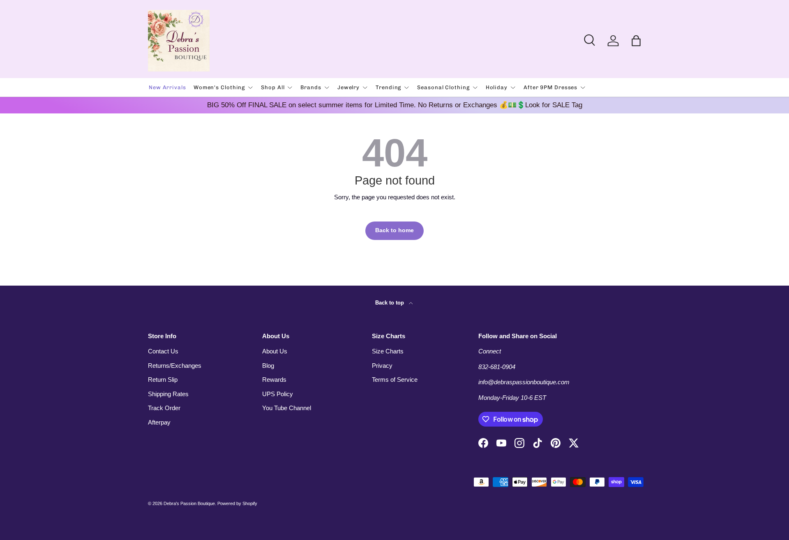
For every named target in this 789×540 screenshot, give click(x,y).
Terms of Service (395, 379)
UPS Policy (277, 393)
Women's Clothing (219, 87)
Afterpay (159, 422)
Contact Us (163, 351)
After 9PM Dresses (550, 87)
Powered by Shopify (237, 503)
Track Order (164, 407)
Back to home (394, 230)
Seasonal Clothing (443, 87)
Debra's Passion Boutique (189, 503)
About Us (274, 351)
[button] (636, 41)
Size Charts (388, 351)
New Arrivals (167, 87)
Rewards (274, 379)
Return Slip (163, 379)
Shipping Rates (168, 393)
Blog (268, 365)
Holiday (497, 87)
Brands (310, 87)
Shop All (272, 87)
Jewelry (348, 87)
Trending (388, 87)
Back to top (390, 303)
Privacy (382, 365)
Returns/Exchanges (174, 365)
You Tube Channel (286, 407)
